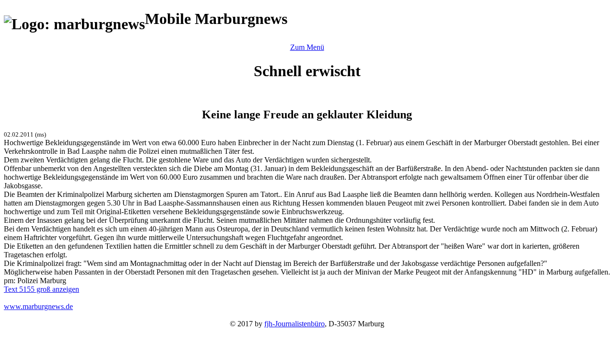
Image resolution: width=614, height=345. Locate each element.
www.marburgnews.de (38, 306)
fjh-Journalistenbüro (294, 324)
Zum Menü (307, 47)
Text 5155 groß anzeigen (41, 289)
